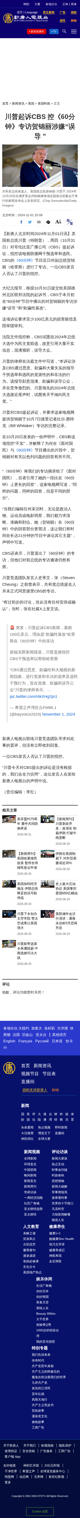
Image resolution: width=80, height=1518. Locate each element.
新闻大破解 (59, 1186)
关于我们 (29, 1445)
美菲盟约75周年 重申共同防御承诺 (27, 823)
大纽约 (23, 1028)
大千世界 (42, 1319)
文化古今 (29, 1267)
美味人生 (42, 1308)
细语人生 (58, 1220)
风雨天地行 (39, 1399)
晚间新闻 (30, 1175)
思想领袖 (58, 1181)
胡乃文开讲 (57, 1244)
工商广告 (38, 1427)
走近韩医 (55, 1261)
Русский (42, 1041)
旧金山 (27, 1035)
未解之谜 (29, 1233)
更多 (8, 1482)
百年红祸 (38, 1394)
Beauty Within (46, 1313)
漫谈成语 (29, 1255)
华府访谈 (30, 1192)
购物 (55, 1090)
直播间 (27, 1081)
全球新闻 (30, 1158)
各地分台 (51, 4)
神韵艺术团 (31, 1465)
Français (25, 1041)
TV (54, 31)
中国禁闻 (30, 1170)
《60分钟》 (24, 260)
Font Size (58, 221)
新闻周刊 (30, 1186)
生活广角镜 (44, 1285)
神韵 (26, 4)
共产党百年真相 (43, 1366)
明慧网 (9, 1476)
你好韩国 (42, 1296)
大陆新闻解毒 (61, 1214)
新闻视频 (32, 1152)
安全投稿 (28, 1451)
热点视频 (44, 1127)
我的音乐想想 (45, 1341)
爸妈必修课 (31, 1261)
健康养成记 (57, 1250)
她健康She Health (61, 1239)
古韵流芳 (29, 1244)
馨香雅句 (29, 1250)
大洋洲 (62, 1028)
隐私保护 (65, 1445)
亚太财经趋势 (33, 1209)
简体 (74, 4)
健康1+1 (55, 1233)
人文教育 (31, 1226)
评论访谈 (60, 1152)
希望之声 (28, 1471)
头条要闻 (27, 1127)
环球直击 (30, 1164)
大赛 (37, 4)
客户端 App (12, 1456)
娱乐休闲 (44, 1279)
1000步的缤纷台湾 (47, 1333)
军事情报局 (59, 1192)
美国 (31, 103)
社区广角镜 (32, 1203)
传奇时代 (38, 1360)
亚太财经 (30, 1214)
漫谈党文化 (39, 1416)
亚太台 (41, 1035)
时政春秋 (58, 1175)
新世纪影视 (56, 1476)
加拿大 (36, 1028)
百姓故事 (38, 1410)
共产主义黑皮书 (43, 1405)
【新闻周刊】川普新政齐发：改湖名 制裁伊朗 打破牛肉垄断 (66, 828)
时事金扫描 (59, 1170)
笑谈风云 (29, 1239)
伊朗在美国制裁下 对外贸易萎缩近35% (66, 858)
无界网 (38, 1476)
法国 (16, 1035)
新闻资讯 (18, 103)
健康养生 (57, 1226)
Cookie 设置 (40, 1511)
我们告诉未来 (41, 1354)
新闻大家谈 (59, 1158)
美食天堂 (42, 1302)
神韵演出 (27, 1138)
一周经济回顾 (33, 1197)
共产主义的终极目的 (46, 1371)
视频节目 (30, 1073)
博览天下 (44, 1133)
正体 (65, 4)
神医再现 (55, 1255)
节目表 (49, 1073)
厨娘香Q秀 (43, 1324)
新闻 (25, 1105)
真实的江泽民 (41, 1388)
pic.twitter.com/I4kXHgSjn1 (33, 696)
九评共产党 (39, 1382)
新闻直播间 (37, 31)
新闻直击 (30, 1181)
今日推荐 (27, 1133)
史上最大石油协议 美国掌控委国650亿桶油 (67, 888)
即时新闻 (61, 1127)
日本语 (57, 1041)
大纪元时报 (52, 1465)
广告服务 (46, 1451)
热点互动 (58, 1164)
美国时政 (44, 103)
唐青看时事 (59, 1197)
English (9, 1041)
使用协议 (11, 1451)
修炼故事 (38, 1422)
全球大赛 (44, 1138)
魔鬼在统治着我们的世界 (49, 1377)
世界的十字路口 (63, 1203)
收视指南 (47, 1445)
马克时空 (58, 1209)
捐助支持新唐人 (34, 1090)
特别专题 (40, 1348)
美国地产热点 (32, 1272)
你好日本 (42, 1291)
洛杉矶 (49, 1028)
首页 (5, 103)
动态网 (24, 1476)
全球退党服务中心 (52, 1471)
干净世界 (11, 1471)
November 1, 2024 (58, 714)
